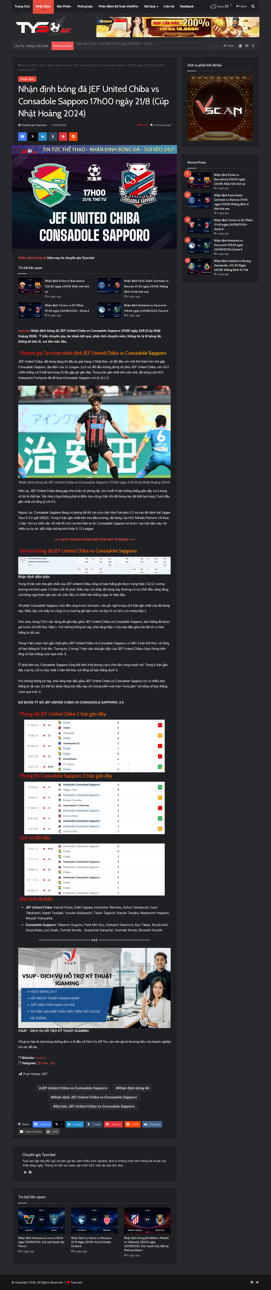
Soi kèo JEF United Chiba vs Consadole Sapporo (95, 1106)
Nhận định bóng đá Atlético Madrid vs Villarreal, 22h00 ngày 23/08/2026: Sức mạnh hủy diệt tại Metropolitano (146, 1244)
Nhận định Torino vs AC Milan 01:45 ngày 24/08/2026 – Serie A (233, 224)
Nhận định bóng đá (133, 1088)
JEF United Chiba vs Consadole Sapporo (74, 1088)
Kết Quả (149, 6)
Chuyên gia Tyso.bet (34, 125)
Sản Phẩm (64, 6)
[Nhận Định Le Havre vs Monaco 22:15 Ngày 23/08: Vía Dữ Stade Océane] (94, 1221)
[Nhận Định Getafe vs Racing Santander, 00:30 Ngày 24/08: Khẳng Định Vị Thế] (199, 267)
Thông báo (85, 6)
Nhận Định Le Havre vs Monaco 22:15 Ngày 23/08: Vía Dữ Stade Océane (91, 1242)
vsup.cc (41, 1058)
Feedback (187, 6)
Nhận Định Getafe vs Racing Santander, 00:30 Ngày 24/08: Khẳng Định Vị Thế (232, 265)
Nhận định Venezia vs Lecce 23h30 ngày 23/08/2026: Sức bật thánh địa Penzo (41, 1242)
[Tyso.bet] (43, 25)
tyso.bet (24, 330)
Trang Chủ (22, 6)
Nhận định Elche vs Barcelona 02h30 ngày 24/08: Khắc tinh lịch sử (67, 286)
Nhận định (38, 65)
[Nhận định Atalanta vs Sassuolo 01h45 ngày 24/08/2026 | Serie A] (109, 310)
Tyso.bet (76, 1282)
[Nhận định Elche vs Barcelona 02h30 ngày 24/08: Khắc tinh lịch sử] (30, 286)
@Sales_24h (46, 1063)
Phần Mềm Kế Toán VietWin (118, 6)
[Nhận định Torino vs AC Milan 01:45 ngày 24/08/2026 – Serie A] (30, 310)
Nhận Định (43, 6)
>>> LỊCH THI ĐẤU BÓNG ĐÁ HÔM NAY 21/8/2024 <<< (94, 539)
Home (25, 65)
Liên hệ (169, 6)
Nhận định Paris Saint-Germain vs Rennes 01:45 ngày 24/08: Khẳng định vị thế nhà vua (146, 286)
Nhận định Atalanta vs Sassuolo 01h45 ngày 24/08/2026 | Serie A (116, 41)
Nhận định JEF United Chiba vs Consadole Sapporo (95, 1097)
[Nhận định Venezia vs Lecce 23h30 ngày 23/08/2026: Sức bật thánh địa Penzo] (41, 1221)
